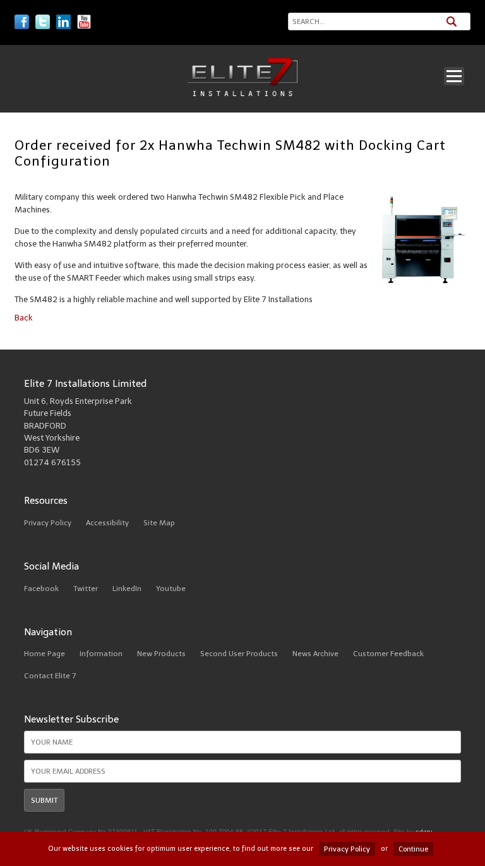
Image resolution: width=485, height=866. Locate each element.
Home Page (44, 653)
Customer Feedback (388, 653)
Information (101, 653)
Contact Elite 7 (50, 675)
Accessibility (107, 522)
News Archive (315, 653)
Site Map (159, 522)
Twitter (85, 588)
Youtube (171, 588)
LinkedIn (126, 588)
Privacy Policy (47, 522)
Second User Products (239, 653)
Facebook (41, 588)
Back (24, 317)
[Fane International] (243, 93)
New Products (161, 653)
